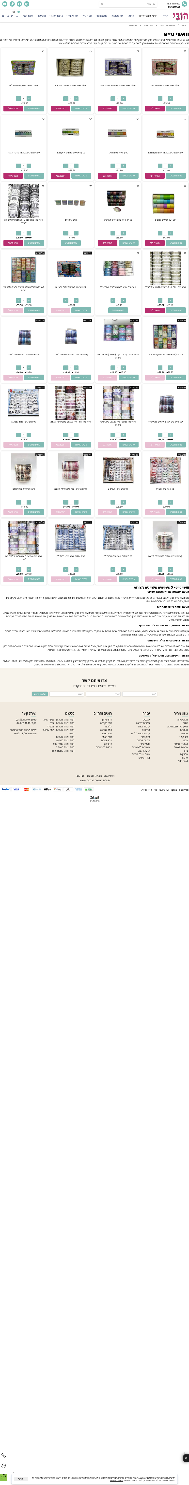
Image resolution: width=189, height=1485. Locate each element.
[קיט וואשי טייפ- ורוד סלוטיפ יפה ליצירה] (70, 486)
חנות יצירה (182, 719)
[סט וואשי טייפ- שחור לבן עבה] (23, 419)
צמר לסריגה (106, 730)
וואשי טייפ (176, 34)
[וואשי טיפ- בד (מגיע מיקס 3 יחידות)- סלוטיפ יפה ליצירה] (118, 343)
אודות (185, 723)
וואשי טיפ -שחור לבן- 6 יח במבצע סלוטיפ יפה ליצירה (23, 221)
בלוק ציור (145, 737)
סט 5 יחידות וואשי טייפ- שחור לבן (118, 556)
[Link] (4, 1469)
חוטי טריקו (107, 733)
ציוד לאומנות (117, 16)
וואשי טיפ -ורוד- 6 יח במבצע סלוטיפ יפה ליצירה (70, 421)
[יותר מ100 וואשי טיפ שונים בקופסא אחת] (165, 352)
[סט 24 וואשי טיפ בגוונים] (165, 217)
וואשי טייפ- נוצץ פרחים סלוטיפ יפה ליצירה (118, 287)
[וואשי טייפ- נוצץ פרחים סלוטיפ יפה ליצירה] (118, 284)
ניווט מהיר (181, 713)
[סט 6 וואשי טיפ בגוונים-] (118, 150)
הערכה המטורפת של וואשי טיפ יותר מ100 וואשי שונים (23, 288)
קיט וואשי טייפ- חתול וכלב (24, 488)
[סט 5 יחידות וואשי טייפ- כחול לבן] (70, 553)
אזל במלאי (87, 253)
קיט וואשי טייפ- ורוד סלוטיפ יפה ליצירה (70, 488)
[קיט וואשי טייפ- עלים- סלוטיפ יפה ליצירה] (165, 419)
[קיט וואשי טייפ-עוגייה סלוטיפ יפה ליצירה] (165, 553)
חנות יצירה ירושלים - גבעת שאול (58, 719)
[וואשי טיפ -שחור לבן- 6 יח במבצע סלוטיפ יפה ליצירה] (23, 217)
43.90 (167, 237)
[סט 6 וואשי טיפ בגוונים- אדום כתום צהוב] (165, 150)
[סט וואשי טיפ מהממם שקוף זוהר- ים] (71, 284)
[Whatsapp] (4, 1479)
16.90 (67, 372)
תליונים (108, 726)
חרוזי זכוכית (106, 740)
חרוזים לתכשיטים (104, 747)
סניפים (184, 733)
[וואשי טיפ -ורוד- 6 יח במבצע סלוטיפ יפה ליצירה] (70, 419)
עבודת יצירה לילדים (140, 733)
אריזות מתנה (57, 16)
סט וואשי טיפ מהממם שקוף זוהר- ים (71, 287)
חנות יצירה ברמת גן (65, 747)
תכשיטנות (102, 16)
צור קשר (183, 737)
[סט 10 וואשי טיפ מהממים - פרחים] (165, 83)
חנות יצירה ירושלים (65, 737)
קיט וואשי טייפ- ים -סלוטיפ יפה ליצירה (24, 354)
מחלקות (184, 754)
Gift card (183, 761)
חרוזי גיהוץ (107, 719)
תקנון (185, 740)
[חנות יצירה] (180, 15)
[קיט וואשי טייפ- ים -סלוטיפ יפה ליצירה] (23, 352)
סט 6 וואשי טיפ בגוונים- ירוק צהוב (71, 152)
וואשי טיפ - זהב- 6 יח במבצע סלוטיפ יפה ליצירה (165, 287)
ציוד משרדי (73, 16)
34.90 (25, 439)
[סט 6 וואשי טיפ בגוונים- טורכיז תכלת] (23, 150)
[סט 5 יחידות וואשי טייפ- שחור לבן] (118, 553)
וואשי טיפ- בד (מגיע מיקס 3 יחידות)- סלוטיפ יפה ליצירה (118, 356)
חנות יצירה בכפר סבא (63, 743)
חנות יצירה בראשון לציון (63, 750)
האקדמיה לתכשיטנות (177, 726)
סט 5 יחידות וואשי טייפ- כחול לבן (71, 556)
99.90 (29, 305)
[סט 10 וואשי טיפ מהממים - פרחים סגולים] (118, 83)
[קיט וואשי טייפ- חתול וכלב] (23, 486)
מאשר (20, 1479)
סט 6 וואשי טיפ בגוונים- (118, 152)
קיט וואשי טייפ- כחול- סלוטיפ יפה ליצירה (71, 354)
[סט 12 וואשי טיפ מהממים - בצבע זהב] (71, 83)
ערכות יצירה (144, 726)
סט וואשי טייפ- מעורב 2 (118, 488)
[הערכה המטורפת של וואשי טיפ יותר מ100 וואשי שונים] (23, 284)
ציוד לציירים (144, 757)
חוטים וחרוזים (103, 713)
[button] (155, 109)
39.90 (29, 237)
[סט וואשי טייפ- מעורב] (165, 486)
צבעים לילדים (143, 740)
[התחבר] (2, 15)
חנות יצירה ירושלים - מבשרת (60, 726)
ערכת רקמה (144, 750)
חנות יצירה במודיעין (65, 740)
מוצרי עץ (87, 16)
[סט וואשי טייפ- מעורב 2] (118, 486)
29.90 (167, 103)
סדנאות (184, 757)
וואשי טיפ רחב (71, 219)
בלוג (186, 750)
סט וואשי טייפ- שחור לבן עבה (23, 421)
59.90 (120, 237)
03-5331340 (23, 719)
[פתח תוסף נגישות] (186, 1458)
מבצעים (42, 16)
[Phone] (4, 1458)
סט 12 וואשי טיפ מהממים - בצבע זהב (71, 85)
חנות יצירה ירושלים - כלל (62, 723)
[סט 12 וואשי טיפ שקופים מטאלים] (23, 83)
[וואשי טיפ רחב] (71, 217)
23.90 (123, 372)
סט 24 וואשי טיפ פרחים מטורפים (118, 219)
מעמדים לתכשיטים (141, 747)
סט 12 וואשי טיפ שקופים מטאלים (23, 85)
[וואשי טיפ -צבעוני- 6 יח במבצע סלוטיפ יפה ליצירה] (118, 419)
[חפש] (7, 15)
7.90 (72, 237)
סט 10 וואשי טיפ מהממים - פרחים (165, 85)
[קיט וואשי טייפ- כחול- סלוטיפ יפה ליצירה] (70, 352)
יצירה (165, 16)
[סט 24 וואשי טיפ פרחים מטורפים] (118, 217)
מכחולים (146, 730)
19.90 (114, 372)
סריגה (131, 16)
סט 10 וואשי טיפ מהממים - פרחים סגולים (118, 85)
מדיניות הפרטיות (116, 1480)
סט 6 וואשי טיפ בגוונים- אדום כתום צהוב (165, 152)
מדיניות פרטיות (181, 747)
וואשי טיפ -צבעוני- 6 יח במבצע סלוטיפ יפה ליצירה (118, 423)
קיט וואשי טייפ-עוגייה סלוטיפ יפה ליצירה (165, 556)
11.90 (167, 170)
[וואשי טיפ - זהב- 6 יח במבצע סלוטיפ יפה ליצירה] (165, 284)
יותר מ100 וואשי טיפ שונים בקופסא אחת (165, 354)
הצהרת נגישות (181, 743)
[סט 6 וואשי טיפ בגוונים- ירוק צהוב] (71, 150)
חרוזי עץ (108, 743)
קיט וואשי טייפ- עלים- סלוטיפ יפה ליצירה (165, 421)
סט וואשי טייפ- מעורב (165, 488)
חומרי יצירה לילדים (148, 16)
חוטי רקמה (107, 737)
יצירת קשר (28, 16)
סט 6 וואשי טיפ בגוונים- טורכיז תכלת (24, 152)
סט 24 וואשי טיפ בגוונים (165, 219)
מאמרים (184, 730)
